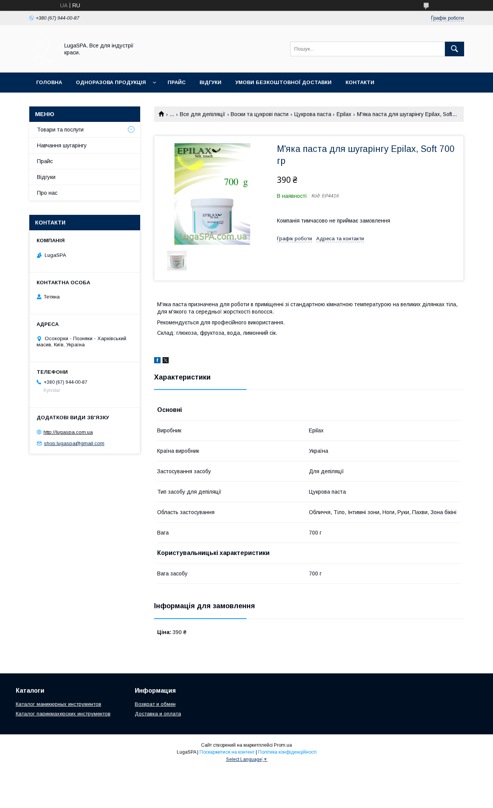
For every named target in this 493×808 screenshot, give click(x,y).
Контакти (359, 82)
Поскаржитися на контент (227, 752)
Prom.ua (283, 745)
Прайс (177, 82)
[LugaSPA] (42, 62)
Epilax (344, 114)
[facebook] (157, 361)
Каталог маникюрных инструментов (58, 704)
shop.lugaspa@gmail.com (74, 443)
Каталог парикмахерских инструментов (63, 714)
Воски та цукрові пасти (259, 114)
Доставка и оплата (158, 714)
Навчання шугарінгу (62, 145)
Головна (49, 82)
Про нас (47, 193)
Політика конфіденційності (287, 752)
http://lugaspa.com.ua (68, 432)
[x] (166, 361)
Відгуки (210, 82)
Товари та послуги (60, 130)
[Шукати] (454, 49)
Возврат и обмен (155, 704)
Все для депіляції (202, 114)
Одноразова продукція (111, 82)
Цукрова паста (312, 114)
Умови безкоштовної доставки (283, 82)
